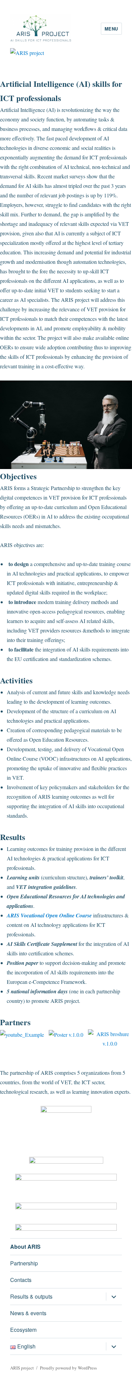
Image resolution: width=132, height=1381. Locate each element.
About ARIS (25, 1246)
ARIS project (22, 1368)
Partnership (24, 1263)
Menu (111, 28)
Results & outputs (31, 1296)
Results (12, 837)
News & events (28, 1313)
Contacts (20, 1280)
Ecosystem (23, 1330)
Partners (15, 1022)
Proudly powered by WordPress (68, 1368)
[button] (6, 685)
